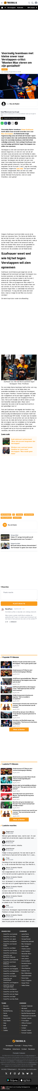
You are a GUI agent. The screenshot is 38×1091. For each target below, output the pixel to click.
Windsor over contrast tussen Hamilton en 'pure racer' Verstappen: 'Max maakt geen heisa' (22, 450)
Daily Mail (19, 168)
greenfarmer (10, 841)
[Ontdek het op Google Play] (12, 1080)
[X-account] (6, 1073)
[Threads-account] (32, 1073)
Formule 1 (4, 69)
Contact (24, 1049)
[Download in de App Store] (25, 1080)
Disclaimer (31, 1049)
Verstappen (11, 7)
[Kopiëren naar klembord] (16, 123)
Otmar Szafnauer (27, 129)
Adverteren (16, 1049)
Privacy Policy (27, 1045)
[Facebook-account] (10, 1073)
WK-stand (31, 7)
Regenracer (10, 831)
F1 (5, 7)
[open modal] (36, 3)
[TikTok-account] (19, 1073)
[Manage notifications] (3, 1087)
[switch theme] (32, 3)
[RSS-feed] (23, 1073)
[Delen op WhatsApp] (2, 123)
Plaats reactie (19, 603)
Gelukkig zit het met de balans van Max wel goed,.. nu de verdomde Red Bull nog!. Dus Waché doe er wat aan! (18, 863)
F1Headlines (7, 1049)
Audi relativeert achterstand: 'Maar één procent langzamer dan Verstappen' (23, 441)
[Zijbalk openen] (2, 3)
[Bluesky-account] (27, 1073)
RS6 (7, 905)
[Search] (29, 3)
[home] (2, 8)
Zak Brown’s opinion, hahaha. (12, 845)
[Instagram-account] (15, 1073)
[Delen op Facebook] (5, 123)
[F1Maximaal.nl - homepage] (10, 2)
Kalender (20, 7)
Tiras (7, 858)
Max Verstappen (7, 134)
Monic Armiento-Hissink (14, 867)
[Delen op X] (9, 123)
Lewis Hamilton (29, 514)
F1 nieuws (19, 514)
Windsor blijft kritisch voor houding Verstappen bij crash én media (15, 1087)
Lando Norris (17, 517)
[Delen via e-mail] (12, 123)
